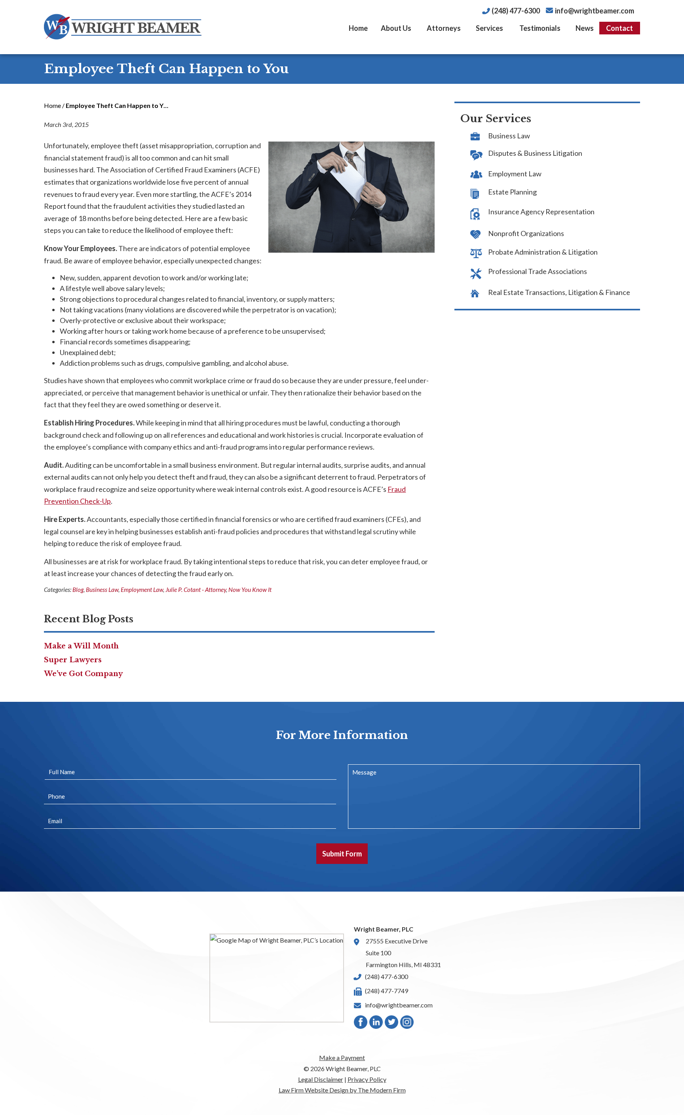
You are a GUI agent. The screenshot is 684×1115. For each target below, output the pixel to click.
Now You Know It (250, 589)
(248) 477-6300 (516, 10)
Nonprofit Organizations (526, 233)
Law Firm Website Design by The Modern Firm (342, 1090)
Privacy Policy (367, 1079)
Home (358, 28)
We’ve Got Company (83, 673)
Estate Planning (512, 191)
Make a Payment (342, 1057)
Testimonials (539, 28)
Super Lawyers (73, 660)
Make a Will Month (81, 646)
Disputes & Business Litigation (535, 153)
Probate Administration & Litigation (543, 252)
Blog (78, 589)
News (585, 28)
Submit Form (342, 853)
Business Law (102, 589)
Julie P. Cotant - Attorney (195, 589)
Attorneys (444, 28)
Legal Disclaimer (320, 1079)
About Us (396, 28)
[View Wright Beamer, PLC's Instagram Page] (407, 1023)
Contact (619, 28)
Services (489, 28)
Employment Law (142, 589)
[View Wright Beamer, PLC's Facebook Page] (361, 1023)
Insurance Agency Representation (541, 211)
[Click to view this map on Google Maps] (276, 978)
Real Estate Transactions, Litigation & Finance (559, 292)
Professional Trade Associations (537, 271)
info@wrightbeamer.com (594, 10)
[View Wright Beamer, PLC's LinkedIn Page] (376, 1023)
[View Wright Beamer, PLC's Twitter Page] (392, 1023)
